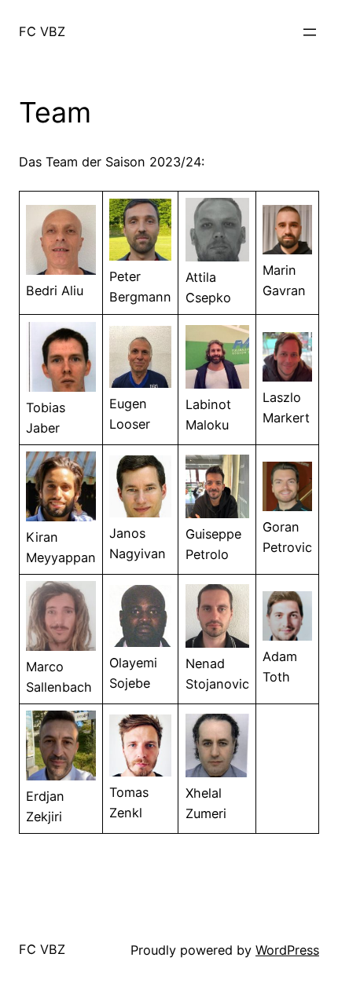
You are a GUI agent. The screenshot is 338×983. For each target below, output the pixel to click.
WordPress (287, 950)
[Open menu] (309, 32)
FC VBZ (42, 31)
